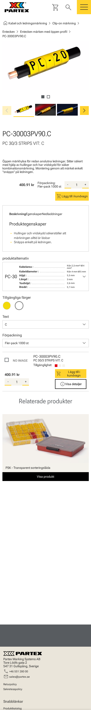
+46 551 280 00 (18, 671)
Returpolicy (10, 684)
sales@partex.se (19, 676)
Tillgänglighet (42, 365)
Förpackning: (47, 183)
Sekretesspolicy (12, 689)
